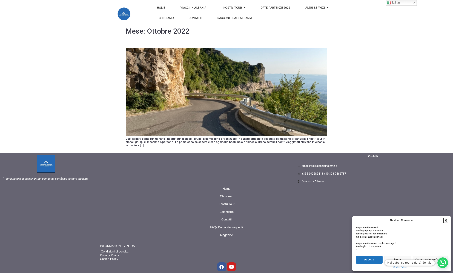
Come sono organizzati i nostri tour (149, 42)
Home (226, 188)
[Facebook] (221, 266)
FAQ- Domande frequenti (226, 227)
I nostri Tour (226, 204)
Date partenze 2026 (275, 7)
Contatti (195, 18)
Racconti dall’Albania (234, 18)
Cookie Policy (400, 267)
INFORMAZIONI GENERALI (118, 246)
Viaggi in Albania (193, 7)
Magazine (226, 235)
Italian (395, 2)
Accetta (369, 259)
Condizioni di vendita (114, 251)
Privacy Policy (109, 255)
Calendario (226, 212)
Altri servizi (315, 7)
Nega (397, 259)
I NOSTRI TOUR (232, 7)
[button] (446, 220)
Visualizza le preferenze (430, 259)
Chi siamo (166, 18)
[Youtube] (231, 266)
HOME (161, 7)
